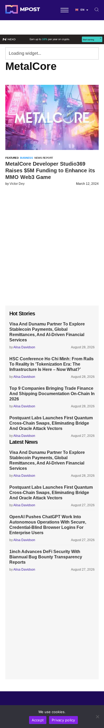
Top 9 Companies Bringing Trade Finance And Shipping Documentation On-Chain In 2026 (52, 393)
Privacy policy (63, 720)
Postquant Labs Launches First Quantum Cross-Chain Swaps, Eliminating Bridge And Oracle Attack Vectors (51, 423)
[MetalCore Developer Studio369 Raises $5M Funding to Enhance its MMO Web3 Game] (52, 117)
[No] (97, 716)
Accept (38, 720)
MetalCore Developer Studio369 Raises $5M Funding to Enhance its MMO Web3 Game (50, 170)
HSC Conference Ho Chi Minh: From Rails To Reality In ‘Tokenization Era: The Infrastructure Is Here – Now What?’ (51, 364)
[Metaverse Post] (22, 10)
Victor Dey (17, 184)
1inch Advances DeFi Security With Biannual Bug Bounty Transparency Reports (45, 556)
